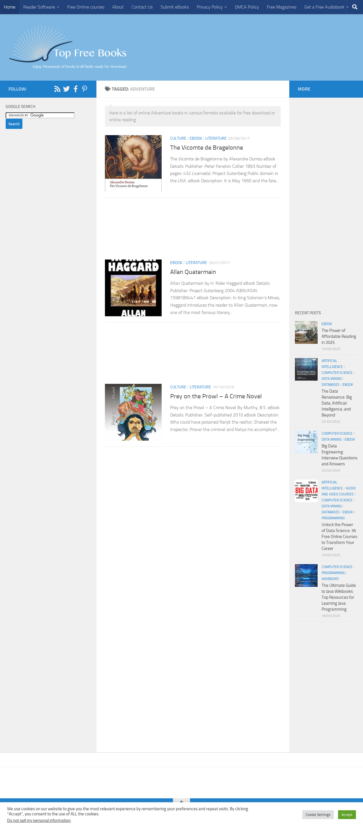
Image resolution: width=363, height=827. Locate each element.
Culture (178, 138)
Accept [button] (347, 815)
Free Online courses (85, 7)
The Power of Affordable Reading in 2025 (339, 336)
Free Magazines (281, 7)
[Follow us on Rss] (57, 88)
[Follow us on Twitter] (66, 88)
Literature (216, 138)
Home (9, 7)
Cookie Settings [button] (318, 815)
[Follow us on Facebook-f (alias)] (75, 88)
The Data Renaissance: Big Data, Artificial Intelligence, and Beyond (337, 403)
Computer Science (337, 373)
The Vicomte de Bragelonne (206, 147)
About (118, 7)
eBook (196, 138)
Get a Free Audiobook (324, 7)
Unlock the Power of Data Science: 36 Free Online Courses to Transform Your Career (339, 536)
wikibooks (330, 579)
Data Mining (331, 379)
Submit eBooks (175, 7)
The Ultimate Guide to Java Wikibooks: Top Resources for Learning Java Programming (339, 597)
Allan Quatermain (193, 272)
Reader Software (39, 7)
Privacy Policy (210, 7)
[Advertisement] (193, 230)
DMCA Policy (247, 7)
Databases (330, 385)
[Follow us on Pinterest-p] (84, 88)
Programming (333, 518)
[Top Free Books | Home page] (67, 47)
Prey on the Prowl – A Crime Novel (216, 396)
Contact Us (142, 7)
